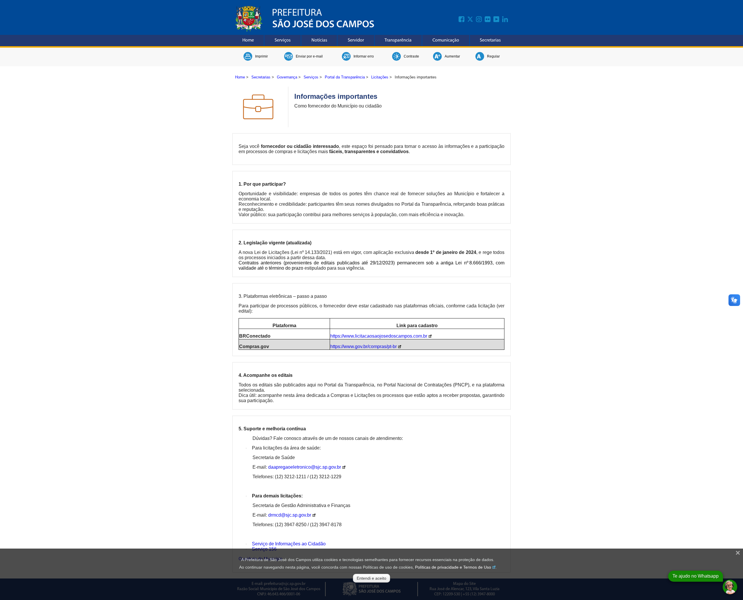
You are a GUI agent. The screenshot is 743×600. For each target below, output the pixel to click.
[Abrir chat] (730, 587)
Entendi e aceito (371, 578)
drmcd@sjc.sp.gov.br (289, 515)
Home (248, 40)
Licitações (379, 77)
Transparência (398, 40)
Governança (287, 77)
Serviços (283, 40)
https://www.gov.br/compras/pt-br (363, 346)
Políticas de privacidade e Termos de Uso (453, 567)
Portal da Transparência (345, 77)
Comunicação (445, 40)
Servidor (356, 40)
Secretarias (490, 40)
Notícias (319, 40)
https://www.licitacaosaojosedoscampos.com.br (378, 336)
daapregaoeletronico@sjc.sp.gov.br (304, 467)
